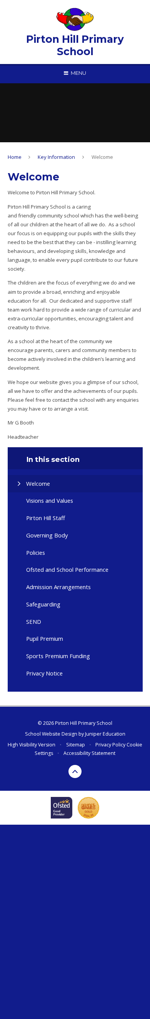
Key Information (56, 156)
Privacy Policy (110, 744)
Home (15, 156)
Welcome (102, 156)
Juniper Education (105, 734)
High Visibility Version (31, 744)
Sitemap (75, 744)
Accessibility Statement (89, 753)
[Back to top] (75, 771)
